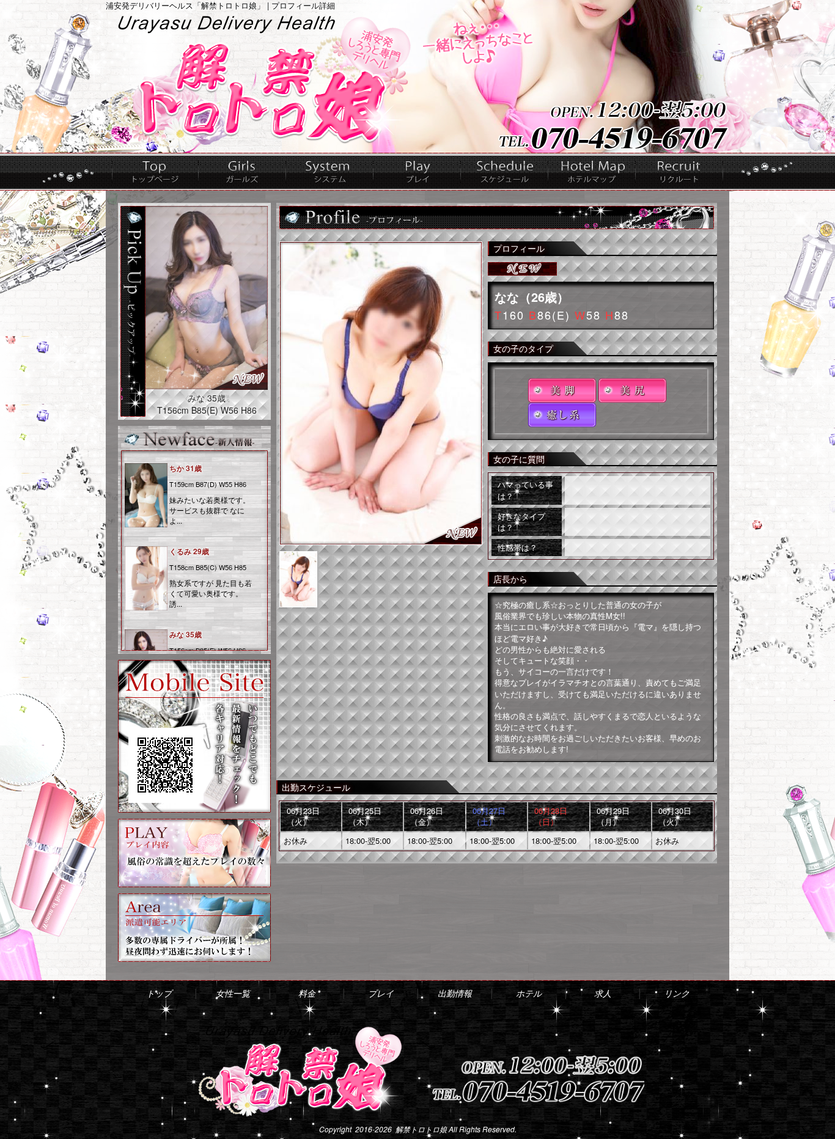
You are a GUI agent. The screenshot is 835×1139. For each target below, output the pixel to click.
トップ (155, 172)
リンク (677, 993)
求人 (679, 172)
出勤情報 (504, 172)
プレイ (417, 172)
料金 (329, 172)
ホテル (592, 172)
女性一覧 (242, 172)
